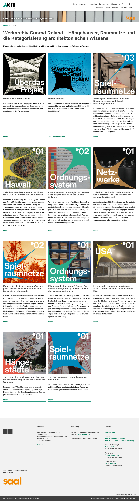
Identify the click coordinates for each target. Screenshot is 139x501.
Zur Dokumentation (56, 137)
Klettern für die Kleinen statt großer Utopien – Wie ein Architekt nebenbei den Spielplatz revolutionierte (23, 288)
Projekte (115, 7)
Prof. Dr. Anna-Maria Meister (115, 438)
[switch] (135, 4)
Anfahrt (40, 445)
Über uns (123, 7)
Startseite (6, 25)
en (130, 4)
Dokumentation (56, 99)
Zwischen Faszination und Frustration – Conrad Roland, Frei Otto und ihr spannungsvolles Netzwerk (113, 194)
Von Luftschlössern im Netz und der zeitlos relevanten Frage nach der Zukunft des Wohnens (24, 379)
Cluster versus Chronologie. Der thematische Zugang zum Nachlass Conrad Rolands (68, 194)
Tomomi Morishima (112, 455)
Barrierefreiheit (104, 4)
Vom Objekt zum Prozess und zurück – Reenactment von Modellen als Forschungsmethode (112, 101)
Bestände (99, 7)
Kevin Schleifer (110, 463)
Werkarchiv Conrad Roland (16, 99)
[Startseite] (135, 7)
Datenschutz (93, 4)
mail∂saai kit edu (111, 432)
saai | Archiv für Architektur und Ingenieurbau (28, 18)
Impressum (82, 4)
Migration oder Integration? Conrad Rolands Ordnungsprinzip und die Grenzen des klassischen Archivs (68, 288)
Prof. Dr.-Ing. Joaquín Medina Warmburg (119, 440)
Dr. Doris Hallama (111, 447)
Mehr (5, 137)
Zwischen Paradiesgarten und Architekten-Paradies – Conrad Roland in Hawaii (23, 193)
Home (75, 4)
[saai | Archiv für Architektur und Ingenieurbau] (130, 17)
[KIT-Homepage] (9, 5)
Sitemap (114, 4)
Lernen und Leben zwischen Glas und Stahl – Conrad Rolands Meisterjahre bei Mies (113, 288)
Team (130, 7)
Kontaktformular (84, 434)
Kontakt (107, 7)
